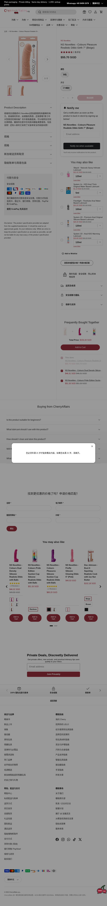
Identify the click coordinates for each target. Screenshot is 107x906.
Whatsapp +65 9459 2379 (78, 3)
